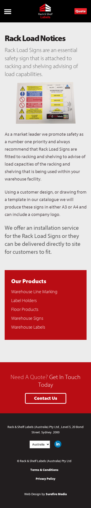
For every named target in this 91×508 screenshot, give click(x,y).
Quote (81, 11)
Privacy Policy (45, 479)
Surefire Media (56, 494)
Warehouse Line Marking (34, 291)
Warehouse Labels (28, 327)
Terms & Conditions (44, 470)
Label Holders (24, 300)
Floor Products (24, 309)
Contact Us (45, 398)
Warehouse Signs (27, 318)
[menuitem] (45, 292)
